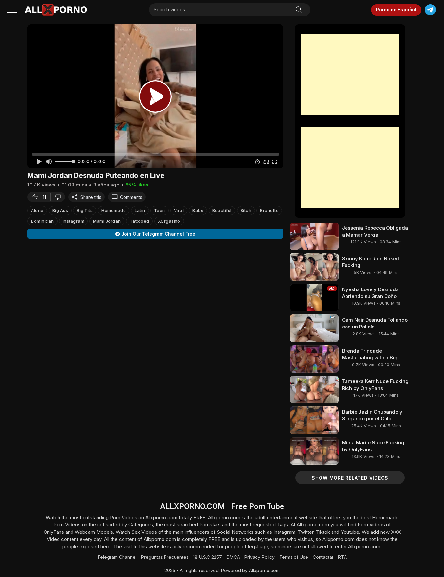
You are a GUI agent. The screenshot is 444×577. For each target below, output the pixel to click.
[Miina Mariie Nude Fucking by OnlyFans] (314, 451)
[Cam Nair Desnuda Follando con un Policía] (314, 328)
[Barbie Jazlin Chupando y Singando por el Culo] (314, 420)
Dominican (42, 221)
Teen (159, 210)
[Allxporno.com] (55, 10)
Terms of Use (293, 557)
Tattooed (139, 221)
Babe (197, 210)
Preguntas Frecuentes (165, 557)
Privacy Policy (259, 557)
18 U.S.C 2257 (207, 557)
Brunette (269, 210)
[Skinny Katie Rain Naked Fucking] (314, 266)
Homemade (113, 210)
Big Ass (60, 210)
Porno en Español (396, 9)
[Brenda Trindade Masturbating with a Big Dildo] (314, 359)
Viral (179, 210)
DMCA (233, 557)
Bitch (246, 210)
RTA (342, 557)
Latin (140, 210)
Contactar (323, 557)
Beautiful (222, 210)
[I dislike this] (59, 197)
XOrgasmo (169, 221)
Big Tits (85, 210)
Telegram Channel (117, 557)
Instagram (74, 221)
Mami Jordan (107, 221)
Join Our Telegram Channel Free (158, 234)
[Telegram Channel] (430, 10)
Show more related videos (350, 478)
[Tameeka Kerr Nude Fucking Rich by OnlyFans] (314, 389)
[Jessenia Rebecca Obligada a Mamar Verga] (314, 236)
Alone (37, 210)
